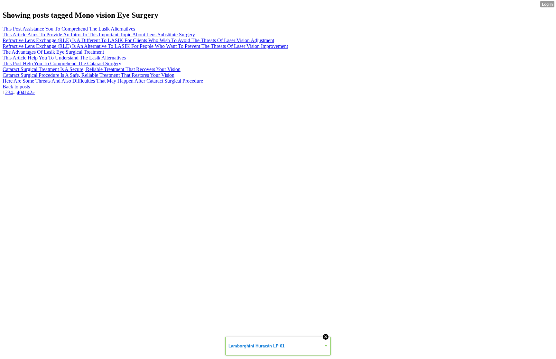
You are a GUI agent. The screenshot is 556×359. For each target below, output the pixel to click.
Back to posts (16, 86)
